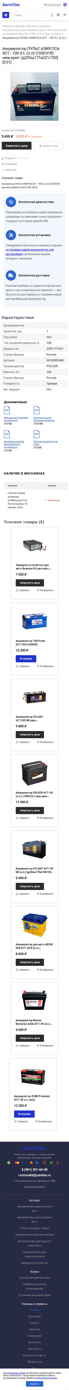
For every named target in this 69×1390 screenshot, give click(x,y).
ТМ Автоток (34, 1361)
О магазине (34, 1335)
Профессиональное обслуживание (34, 1286)
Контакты (34, 1342)
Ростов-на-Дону (54, 5)
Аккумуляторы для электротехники (34, 1254)
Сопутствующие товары (35, 1228)
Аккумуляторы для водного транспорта (34, 1243)
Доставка (35, 1316)
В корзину (26, 658)
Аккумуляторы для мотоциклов (34, 1234)
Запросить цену (17, 145)
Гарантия (34, 1329)
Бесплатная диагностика (34, 1277)
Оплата (34, 1322)
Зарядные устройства (34, 1262)
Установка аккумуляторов (34, 1295)
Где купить (34, 1348)
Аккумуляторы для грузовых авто (34, 1219)
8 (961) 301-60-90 (34, 1170)
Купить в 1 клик (50, 145)
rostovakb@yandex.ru (34, 1175)
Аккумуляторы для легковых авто (34, 1208)
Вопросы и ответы (34, 1355)
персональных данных (46, 1378)
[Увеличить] (34, 96)
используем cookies (16, 1373)
